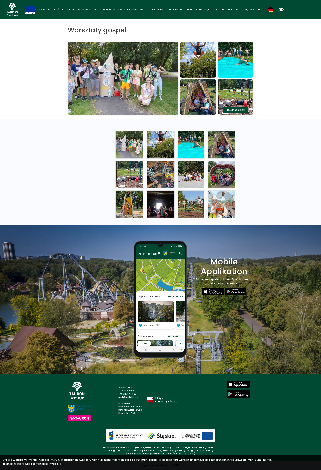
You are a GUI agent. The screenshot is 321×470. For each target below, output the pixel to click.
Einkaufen (233, 9)
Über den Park (65, 9)
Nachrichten (107, 9)
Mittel (51, 9)
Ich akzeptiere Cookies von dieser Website (33, 464)
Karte (143, 9)
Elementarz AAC (127, 413)
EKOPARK (40, 9)
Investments (176, 9)
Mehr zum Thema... (260, 460)
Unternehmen (157, 9)
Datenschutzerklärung (130, 406)
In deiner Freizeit (127, 9)
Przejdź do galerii (235, 110)
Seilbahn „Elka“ (204, 9)
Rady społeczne (251, 9)
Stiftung (220, 9)
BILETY (190, 9)
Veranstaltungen (87, 9)
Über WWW (124, 403)
